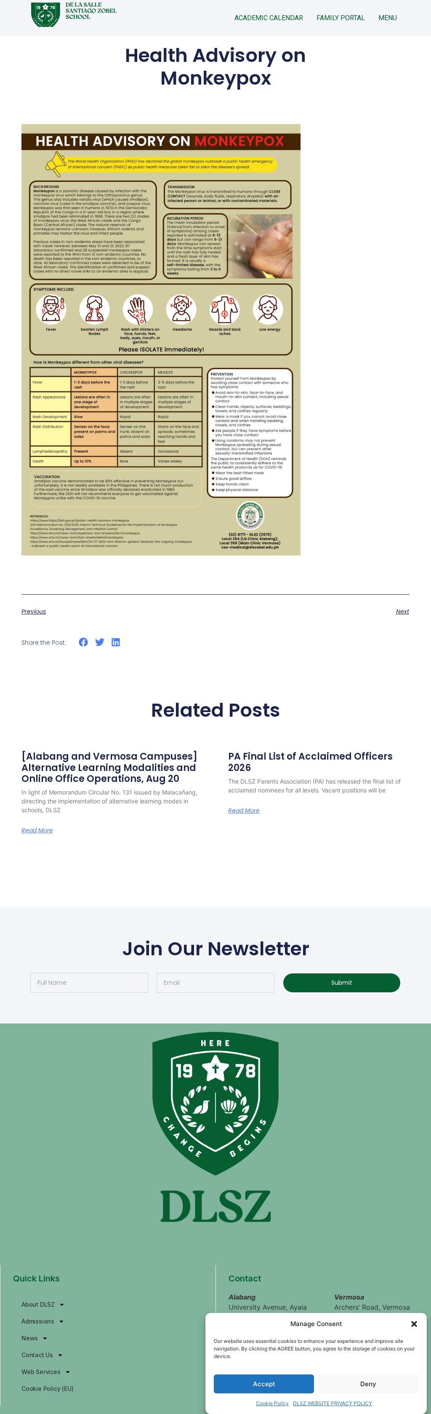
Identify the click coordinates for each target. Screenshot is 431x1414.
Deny (368, 1384)
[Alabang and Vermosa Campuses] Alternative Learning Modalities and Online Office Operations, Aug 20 (109, 767)
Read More (37, 830)
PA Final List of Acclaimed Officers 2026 (310, 762)
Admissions (37, 1321)
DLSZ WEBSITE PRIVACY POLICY (332, 1403)
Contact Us (37, 1354)
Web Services (41, 1371)
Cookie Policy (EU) (47, 1388)
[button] (414, 1324)
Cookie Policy (272, 1403)
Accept (264, 1384)
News (29, 1338)
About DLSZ (38, 1304)
